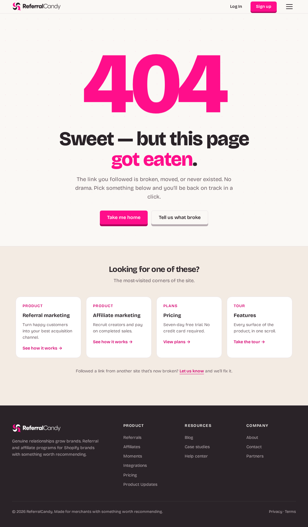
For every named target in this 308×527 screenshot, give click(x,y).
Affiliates (131, 446)
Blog (189, 437)
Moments (132, 456)
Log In (236, 6)
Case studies (197, 446)
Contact (254, 446)
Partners (254, 456)
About (252, 437)
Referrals (132, 437)
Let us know (192, 371)
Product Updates (140, 484)
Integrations (135, 465)
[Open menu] (289, 6)
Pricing (130, 475)
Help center (196, 456)
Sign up (263, 6)
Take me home (123, 217)
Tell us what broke (180, 217)
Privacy (275, 511)
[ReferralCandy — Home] (36, 6)
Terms (290, 511)
